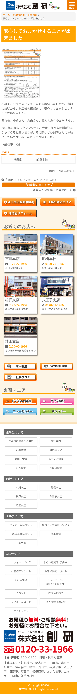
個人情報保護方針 (56, 602)
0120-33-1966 (54, 305)
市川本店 (12, 258)
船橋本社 (42, 159)
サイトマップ (20, 610)
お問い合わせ (55, 593)
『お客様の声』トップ (38, 185)
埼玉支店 (12, 341)
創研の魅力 (56, 467)
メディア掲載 (56, 459)
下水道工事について (21, 533)
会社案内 (56, 441)
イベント (21, 593)
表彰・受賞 (21, 459)
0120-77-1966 (18, 305)
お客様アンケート (21, 571)
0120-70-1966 (54, 264)
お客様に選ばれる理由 (20, 441)
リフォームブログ (21, 562)
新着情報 (21, 450)
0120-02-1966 (18, 346)
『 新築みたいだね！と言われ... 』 (51, 190)
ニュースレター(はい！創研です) (56, 581)
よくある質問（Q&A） (55, 562)
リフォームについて (21, 524)
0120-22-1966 (18, 264)
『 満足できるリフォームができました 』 (30, 180)
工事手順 (21, 543)
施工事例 (56, 533)
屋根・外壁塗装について (56, 524)
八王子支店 (51, 299)
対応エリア (56, 450)
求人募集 (21, 467)
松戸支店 (12, 299)
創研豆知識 (21, 580)
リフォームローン (21, 602)
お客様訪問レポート (56, 571)
